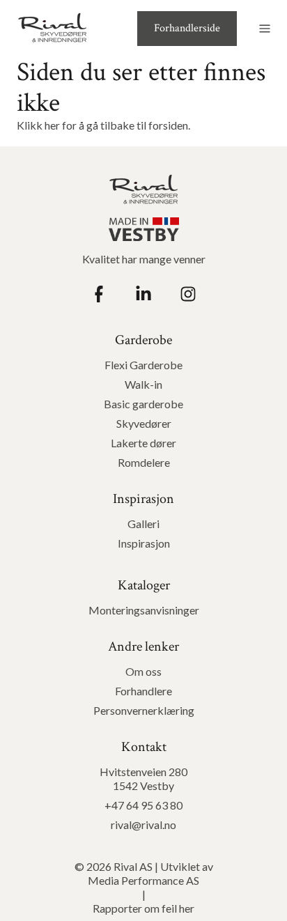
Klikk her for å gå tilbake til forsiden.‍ (103, 125)
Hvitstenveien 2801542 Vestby (143, 778)
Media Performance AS (143, 880)
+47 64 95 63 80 (143, 805)
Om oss (143, 671)
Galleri (143, 523)
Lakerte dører (143, 442)
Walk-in (143, 384)
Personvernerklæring (143, 710)
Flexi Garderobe (143, 364)
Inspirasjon (144, 543)
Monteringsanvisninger (143, 610)
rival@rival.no (143, 824)
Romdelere (144, 462)
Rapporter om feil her (143, 908)
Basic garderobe (143, 403)
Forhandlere (143, 690)
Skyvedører (143, 423)
